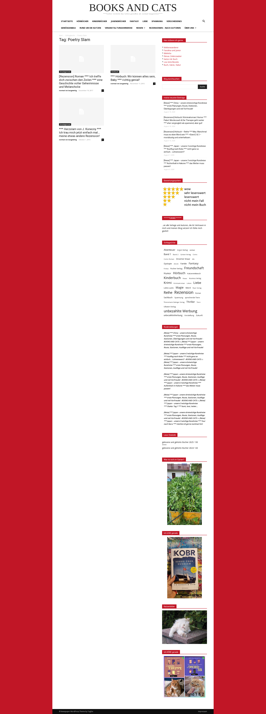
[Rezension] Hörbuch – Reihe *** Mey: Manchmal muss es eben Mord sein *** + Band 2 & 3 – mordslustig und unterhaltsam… (185, 135)
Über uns (189, 28)
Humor (167, 273)
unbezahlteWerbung (173, 315)
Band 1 (167, 254)
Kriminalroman (179, 283)
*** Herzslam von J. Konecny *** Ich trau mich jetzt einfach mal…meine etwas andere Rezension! (80, 132)
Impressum (202, 711)
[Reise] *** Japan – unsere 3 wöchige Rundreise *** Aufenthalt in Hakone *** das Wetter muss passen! (185, 163)
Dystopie (168, 263)
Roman (198, 293)
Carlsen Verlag (185, 254)
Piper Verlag (197, 288)
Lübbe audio (169, 288)
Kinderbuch (172, 277)
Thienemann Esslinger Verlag (174, 302)
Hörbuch (179, 273)
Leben (189, 283)
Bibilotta (167, 53)
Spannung (157, 21)
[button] (203, 21)
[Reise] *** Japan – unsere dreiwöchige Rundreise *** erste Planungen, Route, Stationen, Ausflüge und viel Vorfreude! (184, 344)
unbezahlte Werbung (180, 311)
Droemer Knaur (183, 259)
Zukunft (199, 315)
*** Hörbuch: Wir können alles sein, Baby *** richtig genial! (133, 78)
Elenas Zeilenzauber (173, 56)
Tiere (198, 302)
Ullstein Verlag (170, 306)
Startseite (67, 21)
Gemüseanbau (68, 28)
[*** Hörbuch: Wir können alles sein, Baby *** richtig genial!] (133, 59)
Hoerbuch (114, 72)
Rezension (183, 292)
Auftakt (192, 250)
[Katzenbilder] (184, 627)
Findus (166, 269)
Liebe (145, 21)
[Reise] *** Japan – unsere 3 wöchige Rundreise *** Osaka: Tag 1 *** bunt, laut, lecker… (184, 403)
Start (61, 35)
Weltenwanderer (171, 47)
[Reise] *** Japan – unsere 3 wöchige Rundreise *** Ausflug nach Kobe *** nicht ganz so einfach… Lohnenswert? (185, 149)
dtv (193, 259)
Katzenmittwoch (194, 273)
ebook (176, 264)
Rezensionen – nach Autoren (165, 28)
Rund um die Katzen (90, 28)
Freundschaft (194, 268)
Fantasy (134, 21)
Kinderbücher (99, 21)
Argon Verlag (182, 250)
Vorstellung (189, 315)
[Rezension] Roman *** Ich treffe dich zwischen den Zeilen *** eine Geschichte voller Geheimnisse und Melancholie (81, 81)
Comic (195, 255)
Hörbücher (82, 21)
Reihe (168, 292)
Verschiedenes (174, 21)
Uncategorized (65, 72)
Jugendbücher (118, 21)
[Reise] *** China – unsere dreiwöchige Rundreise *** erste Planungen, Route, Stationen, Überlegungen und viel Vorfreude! (185, 106)
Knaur (185, 278)
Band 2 (175, 254)
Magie (180, 287)
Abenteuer (169, 249)
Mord (188, 287)
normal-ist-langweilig (68, 90)
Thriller (190, 301)
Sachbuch (168, 297)
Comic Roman (169, 259)
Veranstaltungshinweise (118, 28)
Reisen (139, 28)
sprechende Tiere (192, 297)
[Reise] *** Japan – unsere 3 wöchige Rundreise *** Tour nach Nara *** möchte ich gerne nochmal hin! (184, 421)
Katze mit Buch (170, 59)
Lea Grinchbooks (171, 62)
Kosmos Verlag (195, 278)
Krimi (168, 282)
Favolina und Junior (172, 50)
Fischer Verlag (176, 268)
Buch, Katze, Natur (172, 65)
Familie (183, 263)
